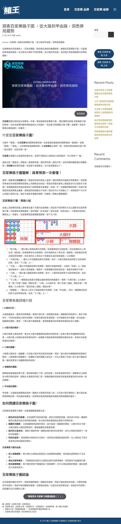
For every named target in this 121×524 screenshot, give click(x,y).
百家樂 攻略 (16, 504)
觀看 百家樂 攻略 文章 (104, 64)
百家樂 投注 (9, 506)
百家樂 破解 (101, 9)
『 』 (45, 496)
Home (5, 42)
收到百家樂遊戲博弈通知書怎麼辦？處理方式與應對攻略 (103, 123)
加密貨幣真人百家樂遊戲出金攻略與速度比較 (103, 93)
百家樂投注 (26, 504)
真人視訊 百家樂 (62, 506)
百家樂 (13, 42)
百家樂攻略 (50, 506)
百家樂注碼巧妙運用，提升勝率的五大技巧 (21, 512)
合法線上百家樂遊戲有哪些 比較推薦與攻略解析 (103, 112)
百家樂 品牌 (81, 9)
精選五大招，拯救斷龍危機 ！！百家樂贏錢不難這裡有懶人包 (27, 509)
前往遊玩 (81, 113)
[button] (115, 9)
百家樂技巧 (40, 506)
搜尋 (96, 30)
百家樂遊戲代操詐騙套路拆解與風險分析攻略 (103, 134)
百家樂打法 (30, 506)
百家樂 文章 (19, 506)
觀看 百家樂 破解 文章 (104, 54)
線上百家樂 (9, 207)
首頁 (66, 9)
